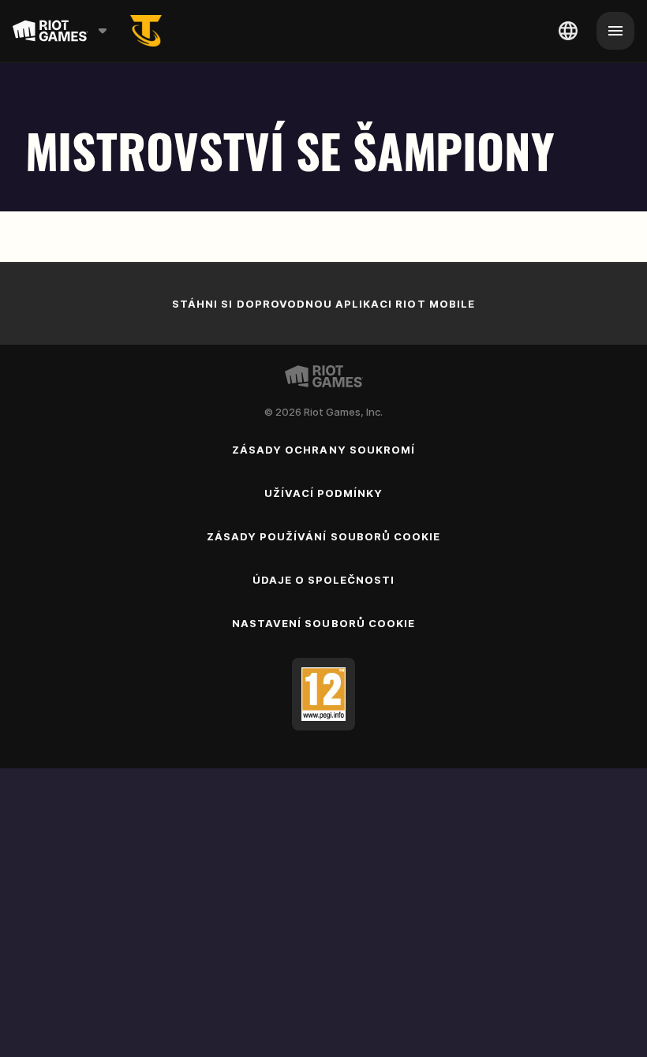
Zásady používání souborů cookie (323, 536)
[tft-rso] (146, 31)
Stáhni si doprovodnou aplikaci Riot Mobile (323, 303)
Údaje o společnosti (323, 579)
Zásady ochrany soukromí (323, 449)
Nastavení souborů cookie (323, 623)
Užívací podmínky (323, 493)
